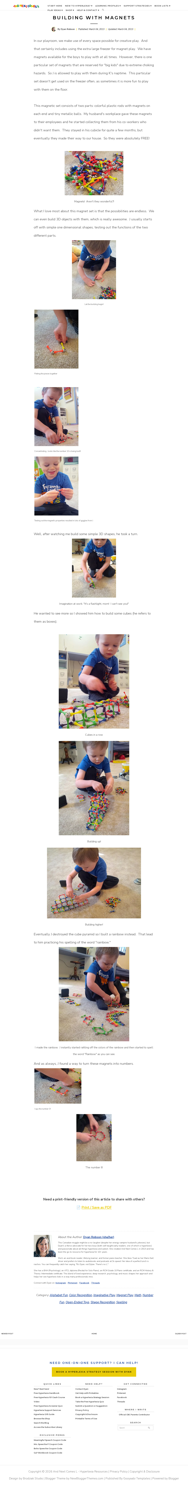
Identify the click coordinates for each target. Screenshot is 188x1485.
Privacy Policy (82, 1410)
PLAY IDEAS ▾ (55, 10)
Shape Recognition (103, 1302)
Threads (95, 1282)
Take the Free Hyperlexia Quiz (89, 1402)
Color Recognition (80, 1295)
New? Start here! (41, 1389)
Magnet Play (124, 1295)
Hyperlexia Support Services (47, 1410)
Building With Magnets (94, 17)
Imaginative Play (104, 1295)
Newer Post (7, 1334)
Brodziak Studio (33, 1478)
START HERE (55, 6)
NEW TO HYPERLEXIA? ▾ (78, 6)
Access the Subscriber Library (48, 1427)
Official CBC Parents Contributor (134, 1415)
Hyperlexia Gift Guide (44, 1414)
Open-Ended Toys (77, 1302)
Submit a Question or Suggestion (91, 1406)
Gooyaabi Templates (136, 1478)
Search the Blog (41, 1423)
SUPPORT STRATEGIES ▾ (138, 6)
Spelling (121, 1302)
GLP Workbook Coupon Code (48, 1453)
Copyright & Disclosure (86, 1414)
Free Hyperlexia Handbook (46, 1393)
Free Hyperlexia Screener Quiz (48, 1406)
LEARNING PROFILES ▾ (108, 6)
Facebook (84, 1282)
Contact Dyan (81, 1389)
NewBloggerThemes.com (86, 1478)
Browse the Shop (42, 1419)
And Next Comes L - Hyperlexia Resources (80, 1472)
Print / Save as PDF (97, 1207)
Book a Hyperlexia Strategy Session (92, 1397)
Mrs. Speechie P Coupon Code (48, 1444)
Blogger (173, 1478)
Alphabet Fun (59, 1295)
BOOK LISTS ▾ (162, 6)
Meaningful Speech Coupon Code (50, 1440)
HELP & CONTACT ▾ (88, 10)
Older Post (181, 1334)
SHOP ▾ (70, 10)
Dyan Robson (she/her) (98, 1237)
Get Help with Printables (87, 1393)
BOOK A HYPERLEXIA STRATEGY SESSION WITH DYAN (94, 1371)
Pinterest (72, 1282)
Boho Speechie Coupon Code (48, 1448)
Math (138, 1295)
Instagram (61, 1282)
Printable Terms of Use (86, 1419)
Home (94, 1334)
